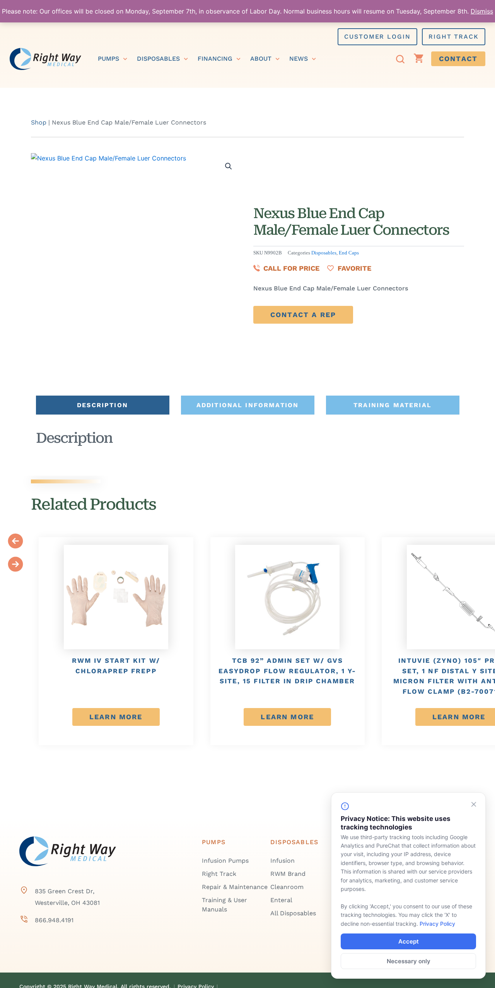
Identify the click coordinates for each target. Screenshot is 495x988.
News (298, 58)
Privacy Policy (437, 923)
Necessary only (408, 961)
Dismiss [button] (482, 11)
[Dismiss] (473, 804)
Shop (38, 122)
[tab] (102, 405)
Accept (408, 941)
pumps (108, 58)
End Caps (349, 253)
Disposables (158, 58)
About (260, 58)
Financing (215, 58)
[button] (229, 166)
